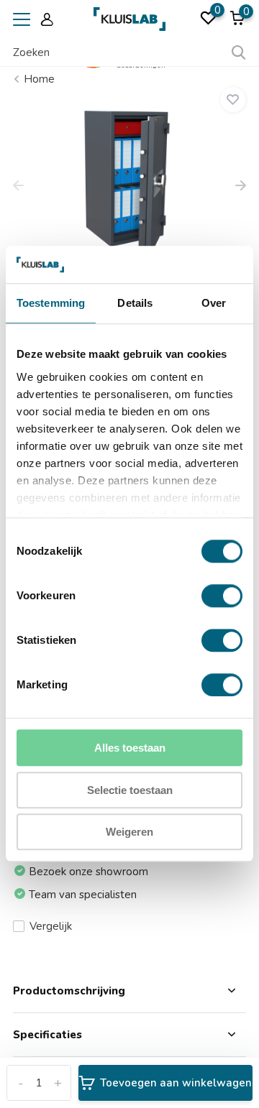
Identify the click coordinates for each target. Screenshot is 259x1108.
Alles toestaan (129, 748)
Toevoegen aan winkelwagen (176, 1083)
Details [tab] (135, 303)
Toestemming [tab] (51, 303)
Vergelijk (50, 926)
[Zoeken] (239, 52)
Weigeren (129, 832)
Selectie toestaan (130, 790)
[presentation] (18, 187)
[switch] (221, 596)
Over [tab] (213, 303)
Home (39, 79)
